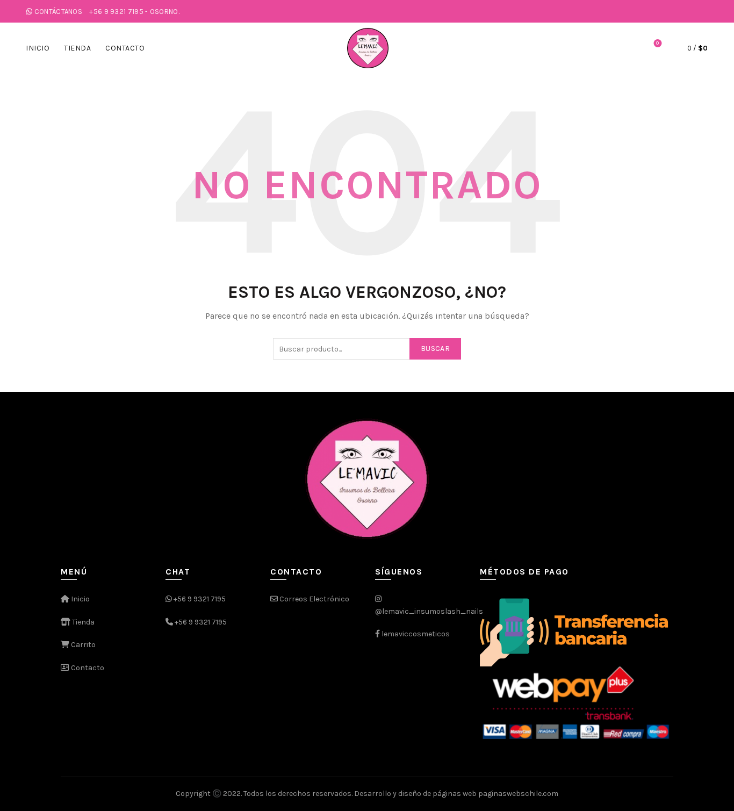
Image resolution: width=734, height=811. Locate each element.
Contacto (125, 48)
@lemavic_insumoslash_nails (429, 611)
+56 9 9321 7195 (200, 599)
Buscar (435, 348)
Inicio (37, 48)
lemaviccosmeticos (416, 633)
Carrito (82, 644)
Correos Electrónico (313, 599)
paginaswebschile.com (518, 793)
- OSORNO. (134, 12)
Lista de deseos (657, 43)
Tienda (77, 48)
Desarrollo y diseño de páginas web (415, 793)
